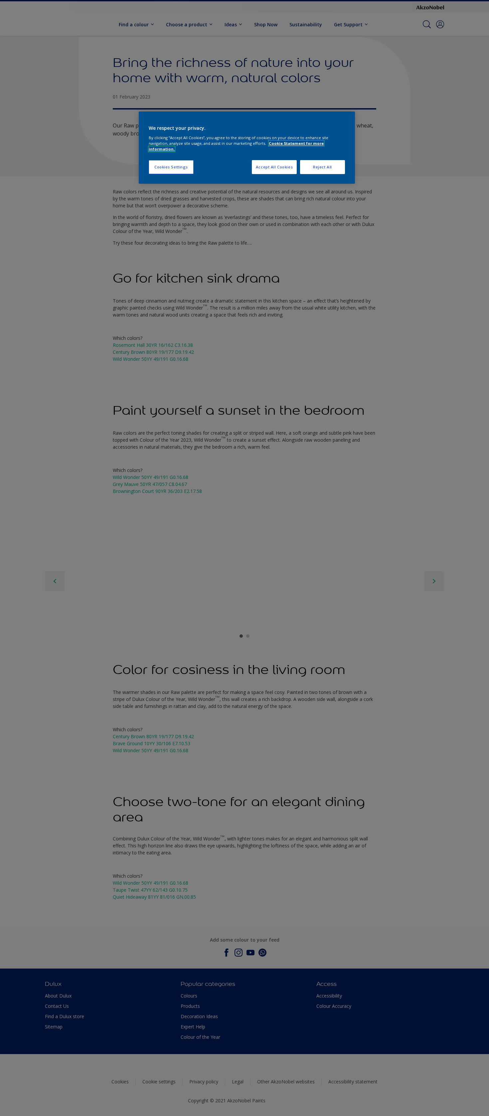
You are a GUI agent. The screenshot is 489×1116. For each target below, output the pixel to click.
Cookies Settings (171, 166)
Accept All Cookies (274, 166)
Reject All (322, 166)
